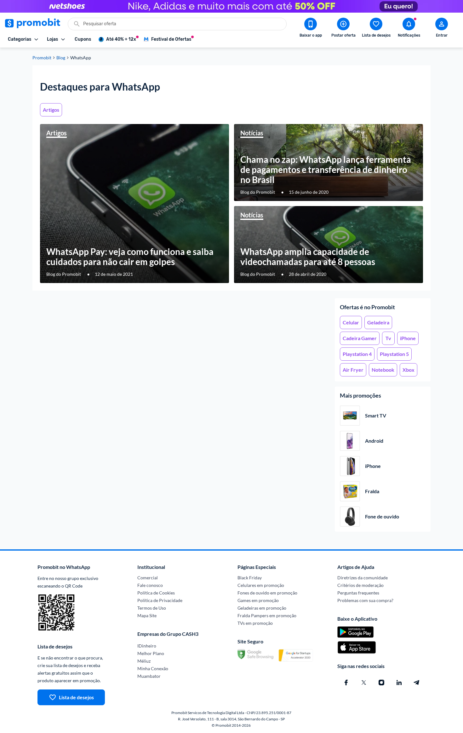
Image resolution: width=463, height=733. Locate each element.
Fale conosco (150, 585)
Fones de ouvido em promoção (267, 592)
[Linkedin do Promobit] (399, 682)
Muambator (149, 676)
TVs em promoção (255, 623)
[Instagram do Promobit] (381, 682)
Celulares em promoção (260, 585)
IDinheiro (146, 645)
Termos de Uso (151, 608)
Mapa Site (147, 615)
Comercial (147, 577)
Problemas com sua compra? (365, 600)
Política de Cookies (156, 592)
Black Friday (249, 577)
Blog (60, 57)
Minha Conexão (152, 668)
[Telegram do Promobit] (417, 682)
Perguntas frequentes (358, 592)
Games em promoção (258, 600)
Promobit (41, 57)
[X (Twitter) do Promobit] (364, 682)
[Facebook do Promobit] (346, 682)
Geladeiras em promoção (261, 608)
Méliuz (144, 661)
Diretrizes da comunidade (362, 577)
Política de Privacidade (159, 600)
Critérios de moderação (360, 585)
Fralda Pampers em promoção (266, 615)
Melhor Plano (150, 653)
